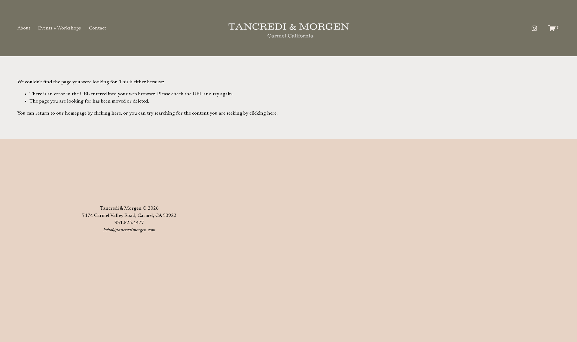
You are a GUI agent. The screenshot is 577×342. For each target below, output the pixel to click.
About (23, 28)
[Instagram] (534, 28)
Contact (97, 28)
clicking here (107, 113)
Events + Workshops (59, 28)
